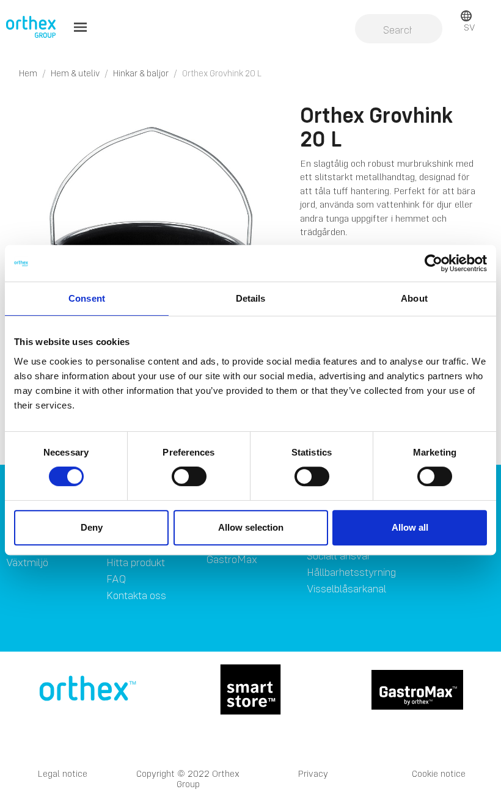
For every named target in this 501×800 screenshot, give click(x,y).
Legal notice (62, 773)
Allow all (410, 527)
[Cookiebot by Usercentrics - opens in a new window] (433, 263)
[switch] (189, 476)
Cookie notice (439, 773)
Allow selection (250, 527)
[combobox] (398, 29)
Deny (92, 527)
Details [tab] (251, 298)
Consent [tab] (86, 298)
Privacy (313, 773)
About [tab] (414, 298)
